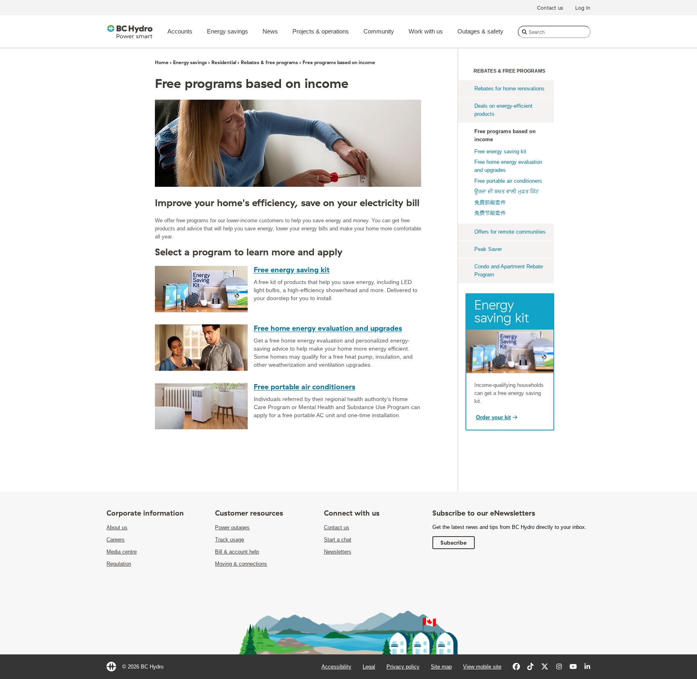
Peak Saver (488, 249)
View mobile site (482, 667)
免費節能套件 (490, 202)
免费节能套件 (490, 213)
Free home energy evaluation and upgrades (328, 328)
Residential (223, 62)
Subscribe (453, 542)
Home (162, 62)
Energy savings (190, 62)
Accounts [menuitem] (179, 31)
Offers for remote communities (510, 232)
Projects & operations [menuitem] (320, 31)
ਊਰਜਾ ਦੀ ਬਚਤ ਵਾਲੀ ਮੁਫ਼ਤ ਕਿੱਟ (506, 191)
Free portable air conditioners (304, 386)
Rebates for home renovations (509, 89)
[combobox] (554, 32)
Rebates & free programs (269, 62)
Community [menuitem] (378, 31)
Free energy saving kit (292, 269)
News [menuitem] (270, 31)
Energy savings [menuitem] (227, 31)
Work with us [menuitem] (426, 31)
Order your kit (493, 417)
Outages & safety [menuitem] (480, 31)
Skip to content (331, 1)
